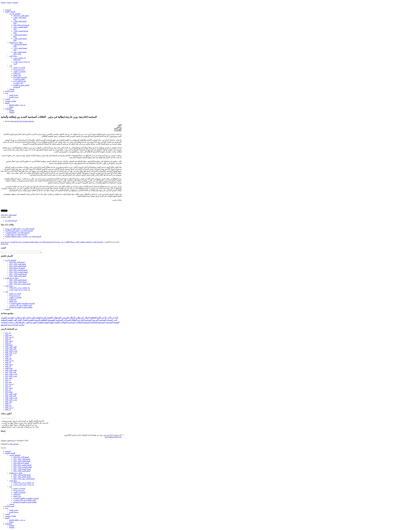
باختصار (7, 309)
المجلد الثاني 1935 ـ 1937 (17, 264)
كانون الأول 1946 (10, 396)
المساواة (86, 322)
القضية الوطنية (7, 320)
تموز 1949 (8, 335)
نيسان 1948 (9, 364)
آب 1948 (8, 356)
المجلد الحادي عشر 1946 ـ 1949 (19, 284)
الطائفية (43, 320)
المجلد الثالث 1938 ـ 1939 (17, 266)
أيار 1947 (8, 386)
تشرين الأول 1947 (11, 376)
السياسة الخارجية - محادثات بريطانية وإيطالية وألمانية (23, 236)
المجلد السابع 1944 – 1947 (18, 274)
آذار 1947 (8, 390)
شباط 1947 (9, 392)
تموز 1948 (8, 358)
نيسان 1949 (9, 341)
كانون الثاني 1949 (11, 347)
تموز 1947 (8, 382)
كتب (6, 291)
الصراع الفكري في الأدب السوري (20, 305)
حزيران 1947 (9, 384)
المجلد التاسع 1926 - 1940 (17, 280)
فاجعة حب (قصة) (15, 293)
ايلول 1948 (8, 354)
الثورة (32, 318)
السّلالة (74, 320)
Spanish (15, 2)
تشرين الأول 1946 (11, 400)
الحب (27, 318)
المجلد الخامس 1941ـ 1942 (18, 270)
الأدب (108, 318)
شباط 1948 (9, 368)
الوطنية (40, 322)
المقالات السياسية (75, 322)
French (9, 2)
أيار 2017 (8, 333)
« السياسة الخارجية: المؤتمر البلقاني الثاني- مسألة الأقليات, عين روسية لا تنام (78, 242)
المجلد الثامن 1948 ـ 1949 (17, 276)
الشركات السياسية (63, 320)
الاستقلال (57, 318)
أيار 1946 (8, 409)
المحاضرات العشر (15, 297)
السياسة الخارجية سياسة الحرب (16, 234)
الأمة (99, 318)
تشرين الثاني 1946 (11, 398)
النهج (51, 322)
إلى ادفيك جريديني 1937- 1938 (19, 288)
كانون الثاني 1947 (11, 394)
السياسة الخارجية (11, 220)
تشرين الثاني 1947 (11, 374)
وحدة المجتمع (6, 325)
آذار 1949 (8, 343)
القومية (116, 322)
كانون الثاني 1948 (11, 370)
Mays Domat (14, 444)
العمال (25, 320)
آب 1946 (8, 403)
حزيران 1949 (9, 337)
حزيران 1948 (9, 360)
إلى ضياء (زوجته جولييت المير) (19, 289)
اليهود (34, 322)
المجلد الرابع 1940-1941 (17, 268)
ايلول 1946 (8, 402)
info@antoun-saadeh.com (113, 437)
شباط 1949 (9, 345)
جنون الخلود (13, 301)
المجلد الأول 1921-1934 (8, 215)
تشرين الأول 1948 (11, 352)
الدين (115, 320)
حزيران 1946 (9, 407)
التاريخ (43, 318)
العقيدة (31, 320)
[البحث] (41, 252)
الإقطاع (93, 318)
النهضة (46, 322)
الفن (15, 320)
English (3, 2)
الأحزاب (114, 318)
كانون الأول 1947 (10, 372)
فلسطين (17, 322)
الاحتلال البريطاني (82, 318)
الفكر (19, 320)
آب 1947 (8, 380)
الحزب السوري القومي (10, 318)
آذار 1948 (8, 366)
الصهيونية (51, 320)
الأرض (103, 318)
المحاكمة (94, 322)
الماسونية (109, 322)
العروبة (37, 320)
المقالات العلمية (60, 322)
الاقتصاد (49, 318)
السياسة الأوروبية (99, 320)
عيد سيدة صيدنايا (14, 295)
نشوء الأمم (12, 299)
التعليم (38, 318)
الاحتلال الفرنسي (68, 318)
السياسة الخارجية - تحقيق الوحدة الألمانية (19, 230)
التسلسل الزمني (10, 260)
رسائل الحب (9, 286)
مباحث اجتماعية (7, 322)
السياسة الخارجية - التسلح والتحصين (17, 232)
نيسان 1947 (9, 388)
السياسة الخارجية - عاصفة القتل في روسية (19, 228)
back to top (4, 244)
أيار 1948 (8, 362)
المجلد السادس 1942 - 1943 (18, 272)
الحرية (22, 318)
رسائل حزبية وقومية (12, 278)
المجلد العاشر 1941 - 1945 (18, 282)
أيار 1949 (8, 339)
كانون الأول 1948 (10, 349)
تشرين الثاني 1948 (11, 351)
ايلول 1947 (8, 378)
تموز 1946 (8, 405)
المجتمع (101, 322)
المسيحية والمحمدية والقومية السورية (22, 303)
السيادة (109, 320)
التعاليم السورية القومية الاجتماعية (20, 307)
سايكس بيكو (26, 322)
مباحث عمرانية (18, 325)
